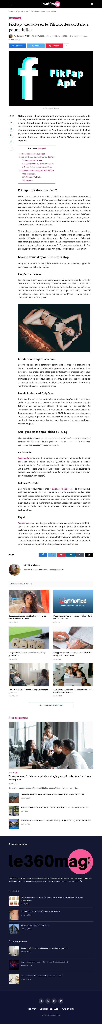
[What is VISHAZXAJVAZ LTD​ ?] (14, 929)
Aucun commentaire (79, 36)
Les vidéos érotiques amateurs (37, 164)
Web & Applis (15, 18)
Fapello (27, 180)
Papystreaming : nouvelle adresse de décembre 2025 (44, 962)
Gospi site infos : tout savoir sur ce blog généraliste (27, 654)
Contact (32, 1009)
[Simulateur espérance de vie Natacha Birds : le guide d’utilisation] (73, 674)
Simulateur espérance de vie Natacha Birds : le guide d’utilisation (73, 691)
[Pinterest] (11, 141)
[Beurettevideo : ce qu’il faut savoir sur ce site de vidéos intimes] (29, 601)
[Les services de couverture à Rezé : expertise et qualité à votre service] (14, 798)
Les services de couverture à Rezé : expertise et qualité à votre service (52, 794)
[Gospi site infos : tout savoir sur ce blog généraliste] (29, 638)
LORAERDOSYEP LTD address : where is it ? (40, 911)
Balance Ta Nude (31, 177)
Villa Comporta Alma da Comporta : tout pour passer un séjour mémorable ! (55, 820)
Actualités (13, 772)
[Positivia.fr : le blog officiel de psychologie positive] (29, 674)
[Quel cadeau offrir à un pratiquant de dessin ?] (14, 979)
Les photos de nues (32, 160)
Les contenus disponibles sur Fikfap (36, 157)
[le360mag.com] (51, 4)
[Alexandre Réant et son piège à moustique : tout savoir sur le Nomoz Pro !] (14, 811)
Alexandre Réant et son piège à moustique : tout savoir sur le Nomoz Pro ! (54, 807)
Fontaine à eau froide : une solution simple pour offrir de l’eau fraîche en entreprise (50, 778)
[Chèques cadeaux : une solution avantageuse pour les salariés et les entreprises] (14, 901)
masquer (41, 149)
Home (11, 11)
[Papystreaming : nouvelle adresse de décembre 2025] (14, 965)
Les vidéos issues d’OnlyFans (37, 167)
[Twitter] (11, 128)
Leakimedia (29, 174)
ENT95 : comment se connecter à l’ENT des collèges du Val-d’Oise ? (72, 654)
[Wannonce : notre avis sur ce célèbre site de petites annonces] (73, 601)
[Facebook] (11, 122)
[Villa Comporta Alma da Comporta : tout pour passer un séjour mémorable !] (14, 824)
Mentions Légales (49, 1009)
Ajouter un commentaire (51, 705)
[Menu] (10, 4)
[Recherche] (92, 4)
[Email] (11, 147)
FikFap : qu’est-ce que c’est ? (33, 154)
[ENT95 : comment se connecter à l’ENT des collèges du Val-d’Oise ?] (73, 638)
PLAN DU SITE (68, 1009)
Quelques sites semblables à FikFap (36, 170)
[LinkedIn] (11, 135)
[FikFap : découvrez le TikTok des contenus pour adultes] (51, 78)
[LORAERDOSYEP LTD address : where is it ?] (14, 915)
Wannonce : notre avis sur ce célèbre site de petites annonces (73, 617)
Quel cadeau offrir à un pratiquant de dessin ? (42, 976)
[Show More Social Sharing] (66, 46)
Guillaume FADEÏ (23, 36)
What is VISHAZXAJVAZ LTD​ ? (35, 925)
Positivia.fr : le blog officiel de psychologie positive (28, 691)
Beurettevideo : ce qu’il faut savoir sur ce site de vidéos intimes (27, 617)
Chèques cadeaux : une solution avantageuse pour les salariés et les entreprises (52, 898)
